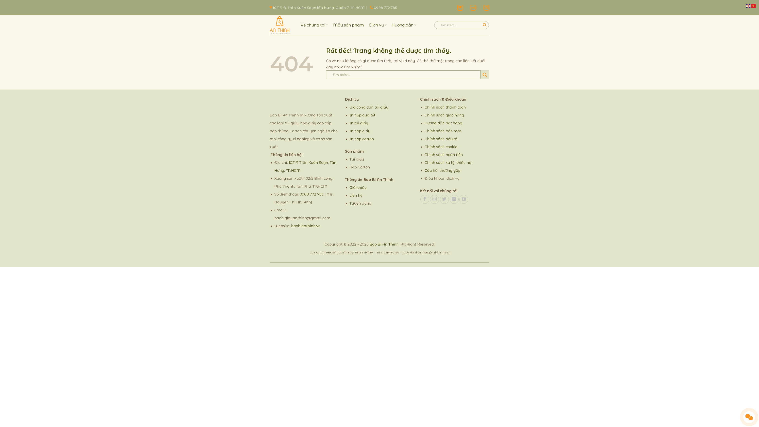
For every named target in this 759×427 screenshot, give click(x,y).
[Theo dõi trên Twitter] (444, 199)
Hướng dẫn (402, 25)
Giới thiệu (358, 187)
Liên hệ (356, 195)
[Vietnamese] (753, 6)
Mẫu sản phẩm (348, 25)
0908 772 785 (312, 194)
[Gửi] (484, 25)
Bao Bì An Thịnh (384, 244)
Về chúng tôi (313, 25)
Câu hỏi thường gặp (443, 170)
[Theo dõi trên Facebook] (424, 199)
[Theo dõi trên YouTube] (463, 199)
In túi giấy (358, 123)
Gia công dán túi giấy (368, 107)
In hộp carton (361, 139)
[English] (748, 6)
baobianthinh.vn (306, 226)
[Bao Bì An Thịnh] (282, 25)
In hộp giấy (359, 131)
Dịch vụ (376, 25)
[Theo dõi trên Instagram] (434, 199)
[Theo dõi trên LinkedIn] (454, 199)
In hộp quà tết (362, 115)
